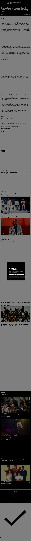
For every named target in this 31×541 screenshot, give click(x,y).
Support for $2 (16, 274)
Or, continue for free (16, 279)
